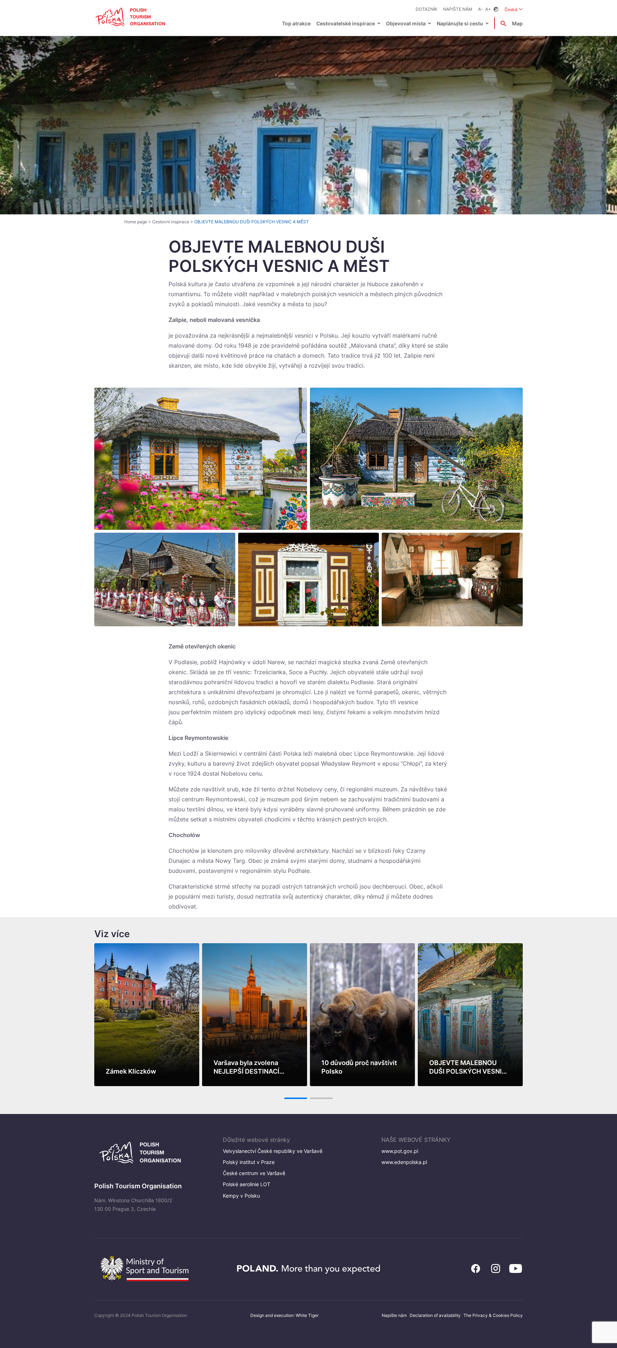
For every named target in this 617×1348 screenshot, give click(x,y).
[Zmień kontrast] (496, 9)
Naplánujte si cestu (460, 23)
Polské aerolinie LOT (246, 1184)
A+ (488, 9)
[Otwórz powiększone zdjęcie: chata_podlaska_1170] (452, 579)
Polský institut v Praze (249, 1162)
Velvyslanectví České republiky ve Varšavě (272, 1151)
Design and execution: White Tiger (284, 1315)
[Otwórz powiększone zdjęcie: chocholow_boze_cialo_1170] (164, 579)
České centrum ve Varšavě (254, 1173)
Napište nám (457, 9)
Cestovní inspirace (170, 221)
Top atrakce (296, 23)
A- (480, 9)
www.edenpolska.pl (404, 1162)
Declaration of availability (435, 1315)
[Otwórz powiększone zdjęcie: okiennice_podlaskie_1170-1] (308, 579)
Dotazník (426, 9)
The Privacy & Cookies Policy (493, 1315)
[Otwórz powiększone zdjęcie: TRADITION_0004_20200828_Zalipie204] (416, 458)
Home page (135, 221)
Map (517, 23)
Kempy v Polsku (241, 1196)
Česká (514, 9)
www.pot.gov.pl (399, 1151)
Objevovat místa (406, 23)
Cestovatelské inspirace (345, 23)
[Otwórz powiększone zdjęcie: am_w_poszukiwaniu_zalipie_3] (200, 458)
